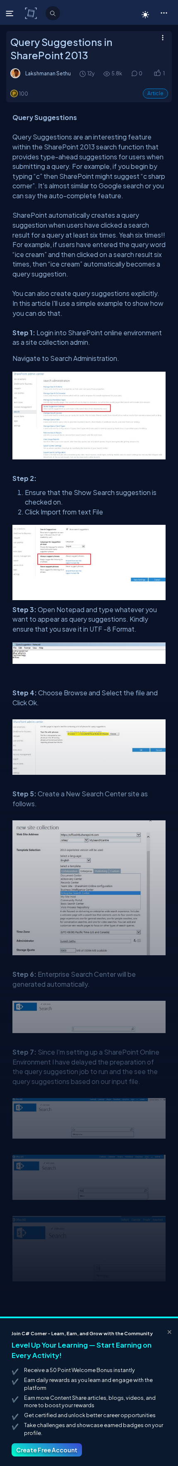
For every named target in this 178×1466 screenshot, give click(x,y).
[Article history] (83, 73)
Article (155, 93)
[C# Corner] (31, 12)
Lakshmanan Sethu (48, 73)
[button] (164, 12)
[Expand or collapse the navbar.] (11, 13)
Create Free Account (46, 1450)
